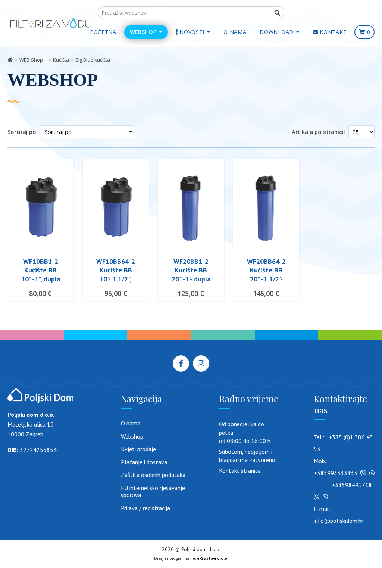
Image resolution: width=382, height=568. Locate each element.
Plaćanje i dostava (144, 462)
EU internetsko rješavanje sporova (153, 491)
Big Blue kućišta (92, 59)
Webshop (132, 436)
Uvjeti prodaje (138, 449)
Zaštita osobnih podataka (153, 474)
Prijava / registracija (145, 508)
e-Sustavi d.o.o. (212, 558)
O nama (130, 423)
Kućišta (61, 59)
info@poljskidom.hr (338, 520)
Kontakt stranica (240, 470)
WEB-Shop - (33, 59)
